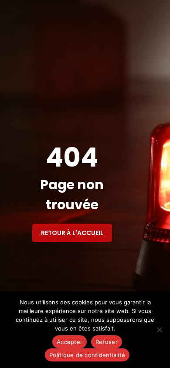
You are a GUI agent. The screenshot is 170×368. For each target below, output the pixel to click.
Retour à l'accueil (72, 232)
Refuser (106, 341)
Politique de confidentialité (87, 354)
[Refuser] (159, 329)
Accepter (69, 341)
